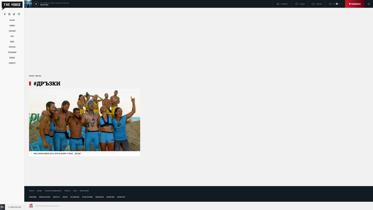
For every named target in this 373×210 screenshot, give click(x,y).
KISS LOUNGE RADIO (75, 197)
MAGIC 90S (65, 197)
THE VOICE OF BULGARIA (87, 197)
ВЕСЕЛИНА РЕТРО (121, 197)
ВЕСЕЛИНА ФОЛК (110, 197)
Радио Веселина (99, 197)
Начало (31, 76)
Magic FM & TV (56, 197)
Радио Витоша (32, 197)
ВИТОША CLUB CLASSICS (44, 197)
